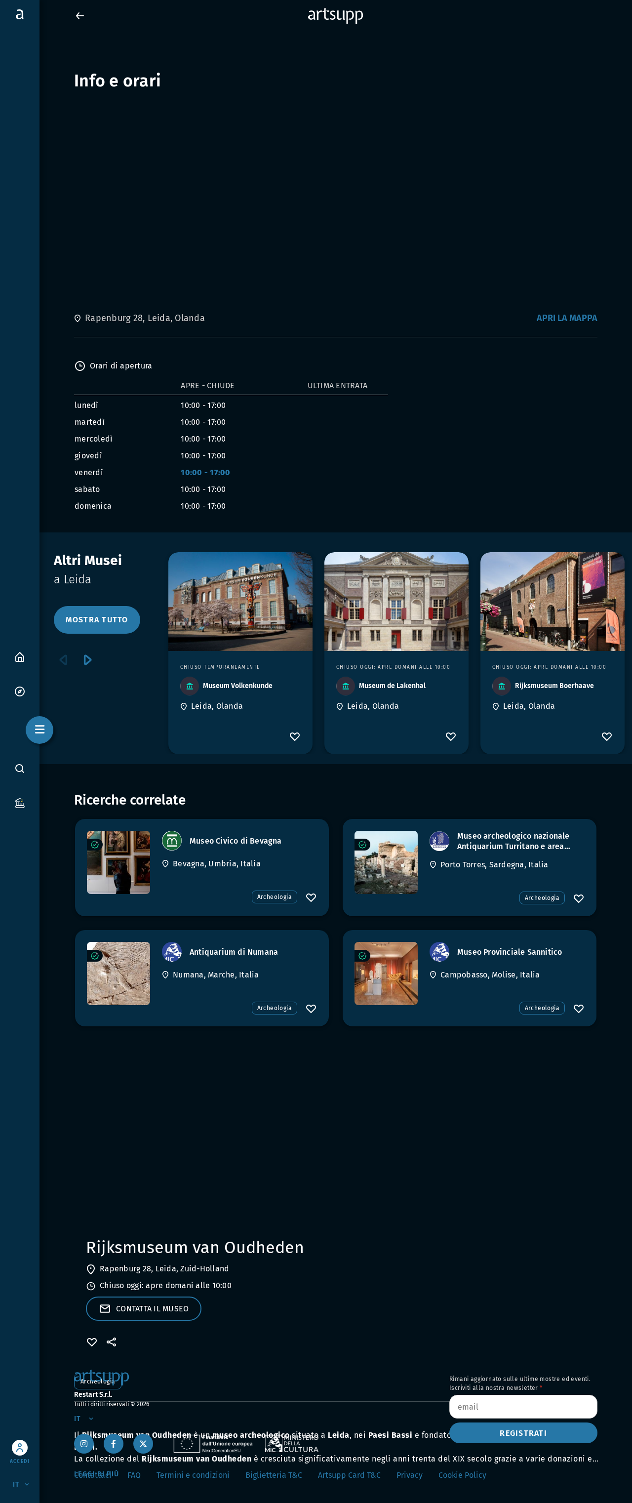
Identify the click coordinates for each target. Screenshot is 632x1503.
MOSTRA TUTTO (97, 619)
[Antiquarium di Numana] (118, 973)
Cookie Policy (462, 1475)
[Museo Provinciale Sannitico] (386, 973)
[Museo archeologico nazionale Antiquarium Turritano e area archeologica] (386, 862)
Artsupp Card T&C (349, 1475)
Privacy (409, 1475)
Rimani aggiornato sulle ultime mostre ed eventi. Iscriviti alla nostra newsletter (520, 1383)
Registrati (523, 1433)
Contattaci (93, 1475)
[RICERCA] (20, 768)
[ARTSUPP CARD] (20, 802)
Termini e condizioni (193, 1475)
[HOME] (20, 656)
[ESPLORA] (20, 690)
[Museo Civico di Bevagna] (118, 862)
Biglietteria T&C (273, 1475)
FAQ (134, 1475)
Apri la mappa (567, 318)
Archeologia (274, 897)
